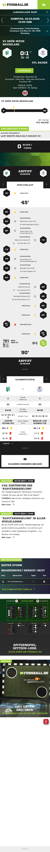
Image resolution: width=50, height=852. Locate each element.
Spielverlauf (25, 185)
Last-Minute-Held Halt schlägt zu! (21, 136)
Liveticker (24, 71)
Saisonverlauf (46, 379)
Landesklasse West (25, 12)
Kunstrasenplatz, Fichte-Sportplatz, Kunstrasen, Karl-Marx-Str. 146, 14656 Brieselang (25, 30)
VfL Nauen (39, 62)
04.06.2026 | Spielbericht (10, 133)
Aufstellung (46, 184)
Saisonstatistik (25, 380)
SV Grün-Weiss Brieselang (13, 43)
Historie (3, 379)
